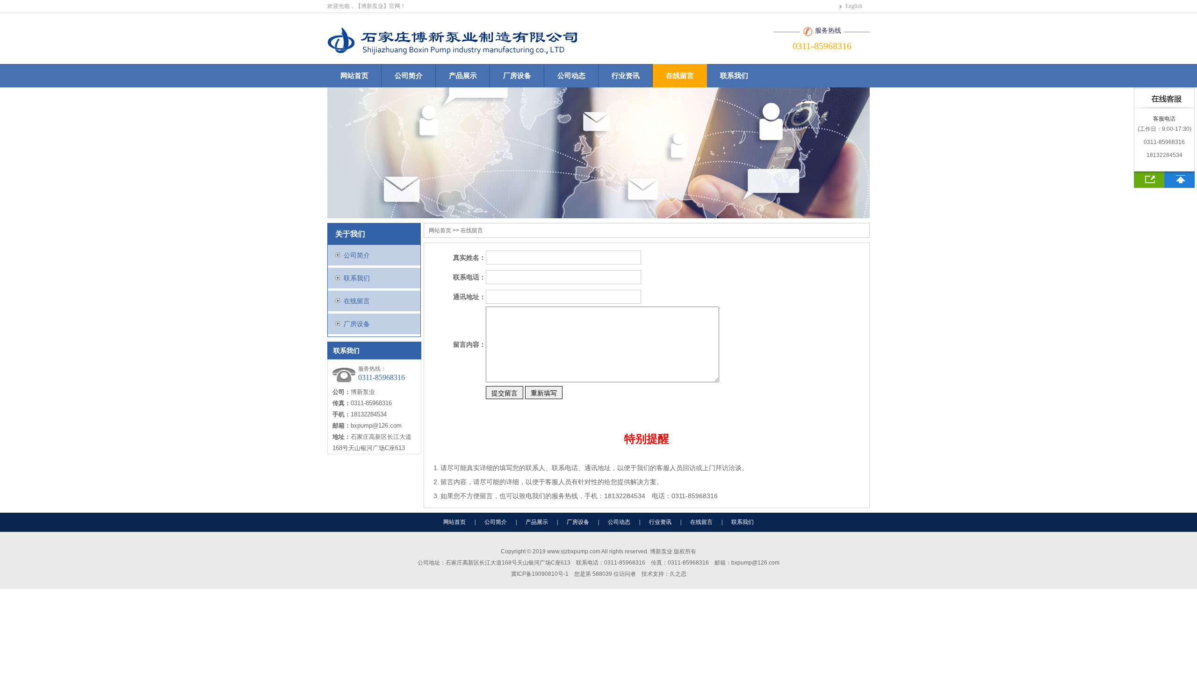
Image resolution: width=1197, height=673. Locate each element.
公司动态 (571, 75)
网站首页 (354, 75)
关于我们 (350, 234)
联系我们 (734, 75)
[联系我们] (1149, 180)
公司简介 (409, 75)
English (853, 6)
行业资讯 (626, 75)
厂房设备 (517, 75)
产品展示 (463, 75)
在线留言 (680, 75)
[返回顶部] (1179, 180)
